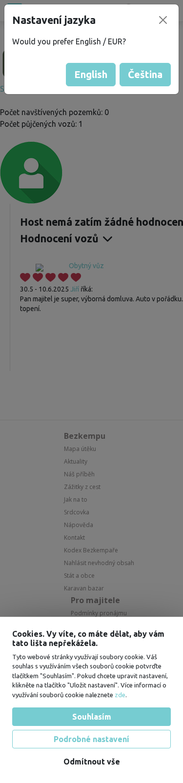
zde (120, 694)
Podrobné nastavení (91, 739)
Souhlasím (91, 716)
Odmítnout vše (91, 761)
